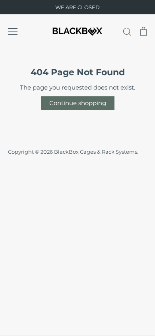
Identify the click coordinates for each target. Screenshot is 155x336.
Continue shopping (77, 103)
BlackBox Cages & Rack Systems (95, 151)
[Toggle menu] (12, 31)
